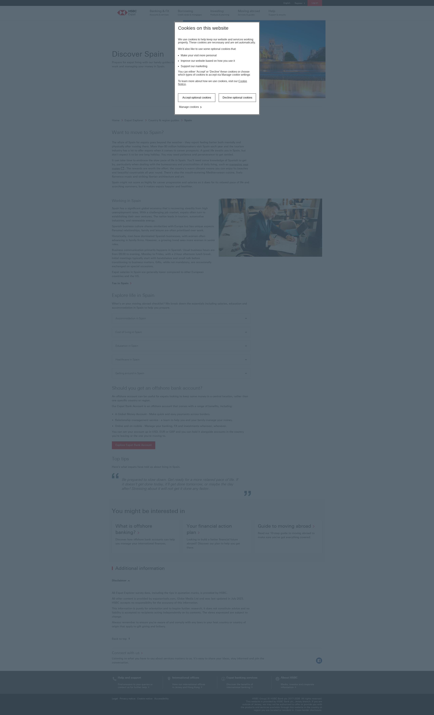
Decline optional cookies (237, 97)
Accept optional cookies (196, 97)
